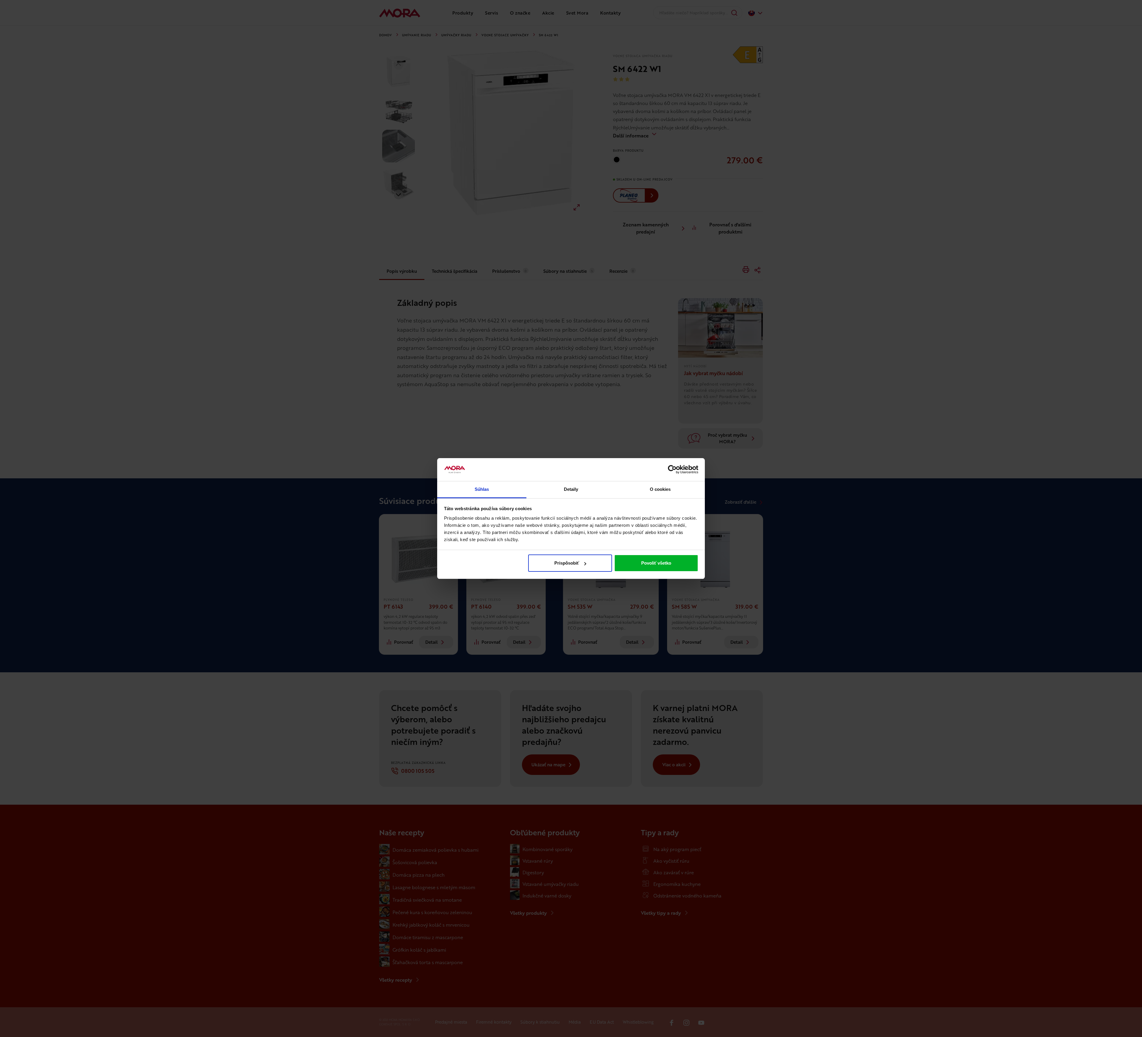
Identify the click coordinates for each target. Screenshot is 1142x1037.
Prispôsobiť (566, 563)
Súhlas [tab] (482, 489)
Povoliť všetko (656, 563)
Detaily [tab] (571, 489)
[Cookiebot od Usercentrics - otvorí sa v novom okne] (672, 469)
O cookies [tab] (660, 489)
